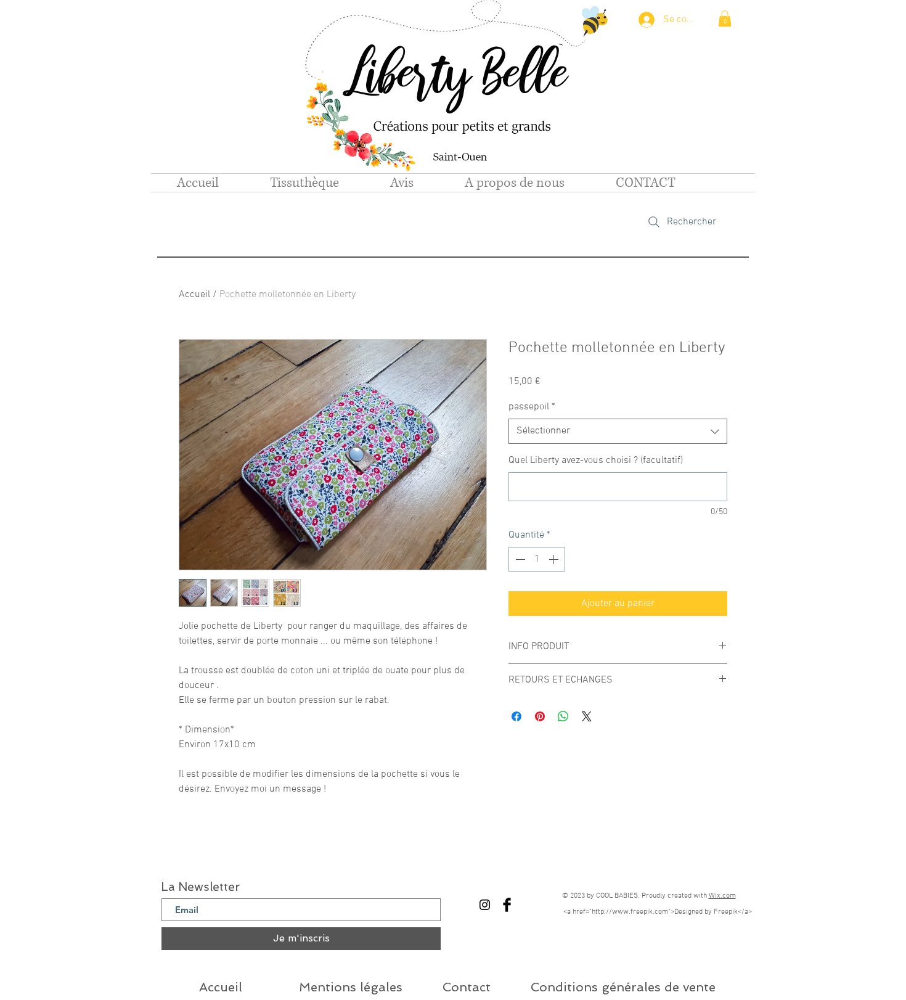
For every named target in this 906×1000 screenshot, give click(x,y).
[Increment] (554, 559)
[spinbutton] (537, 559)
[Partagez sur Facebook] (516, 716)
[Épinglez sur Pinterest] (540, 716)
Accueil (194, 295)
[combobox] (617, 431)
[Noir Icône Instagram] (485, 905)
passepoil (531, 407)
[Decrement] (519, 559)
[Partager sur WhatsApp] (563, 716)
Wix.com (722, 895)
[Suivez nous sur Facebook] (507, 905)
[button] (725, 18)
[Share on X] (586, 716)
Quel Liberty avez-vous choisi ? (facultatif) (595, 460)
